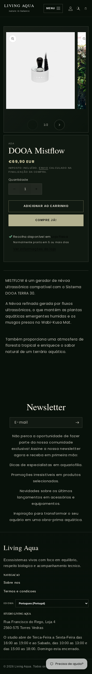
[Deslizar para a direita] (59, 125)
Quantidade (18, 179)
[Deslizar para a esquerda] (32, 125)
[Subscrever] (77, 422)
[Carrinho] (86, 8)
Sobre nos (12, 582)
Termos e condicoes (20, 591)
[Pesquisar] (78, 8)
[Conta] (70, 8)
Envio (43, 168)
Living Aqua (21, 547)
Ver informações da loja (34, 249)
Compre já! (46, 220)
